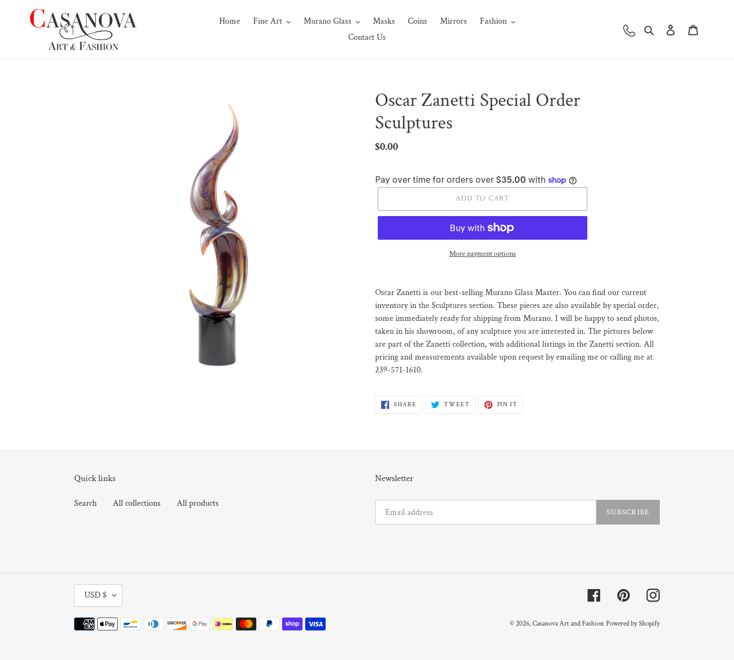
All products (198, 503)
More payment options (482, 254)
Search (85, 503)
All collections (137, 503)
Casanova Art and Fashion (568, 623)
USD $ (95, 595)
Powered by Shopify (633, 623)
